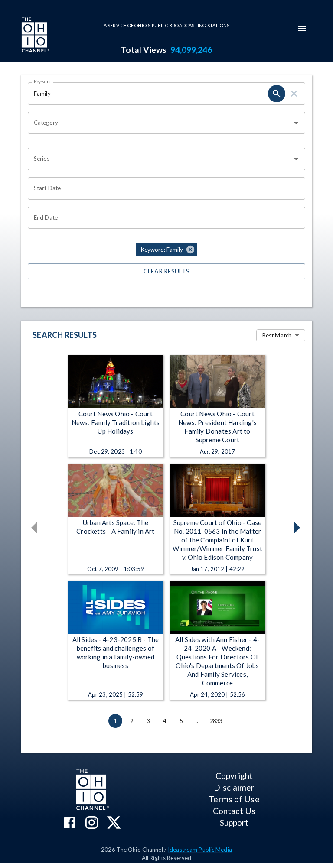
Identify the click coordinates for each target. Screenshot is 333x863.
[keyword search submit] (276, 93)
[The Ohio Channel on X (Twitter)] (113, 823)
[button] (166, 249)
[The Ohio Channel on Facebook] (69, 823)
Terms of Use (234, 799)
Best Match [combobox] (276, 335)
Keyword (42, 81)
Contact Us (234, 811)
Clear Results (166, 271)
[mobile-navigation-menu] (302, 28)
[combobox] (160, 123)
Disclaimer (234, 787)
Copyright (234, 776)
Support (234, 822)
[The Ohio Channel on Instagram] (91, 823)
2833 (216, 720)
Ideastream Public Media (200, 849)
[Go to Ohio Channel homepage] (34, 36)
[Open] (296, 123)
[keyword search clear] (294, 93)
